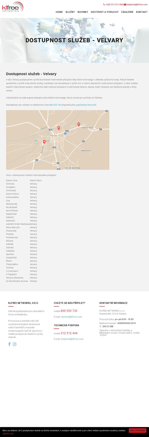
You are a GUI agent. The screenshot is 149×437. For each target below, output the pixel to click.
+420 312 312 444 (114, 4)
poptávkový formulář (86, 104)
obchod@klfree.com (71, 317)
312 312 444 (69, 333)
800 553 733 (55, 104)
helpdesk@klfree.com (137, 4)
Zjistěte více (8, 433)
